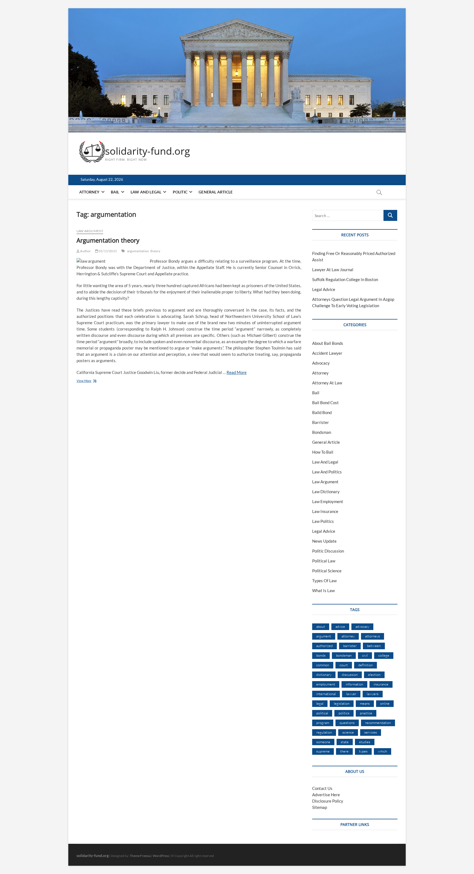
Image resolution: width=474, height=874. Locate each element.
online (385, 703)
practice (366, 713)
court (344, 665)
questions (347, 722)
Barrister (320, 422)
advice (340, 626)
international (326, 694)
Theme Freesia (140, 856)
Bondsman (321, 432)
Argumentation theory (108, 240)
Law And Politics (327, 471)
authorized (324, 645)
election (374, 674)
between (374, 645)
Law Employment (327, 501)
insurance (381, 684)
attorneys (372, 636)
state (345, 742)
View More (94, 381)
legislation (341, 703)
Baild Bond (322, 412)
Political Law (323, 560)
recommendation (378, 722)
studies (364, 742)
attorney (348, 636)
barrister (350, 645)
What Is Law (323, 590)
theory (155, 251)
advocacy (362, 626)
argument (323, 636)
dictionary (323, 674)
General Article (216, 192)
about (320, 626)
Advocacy (321, 362)
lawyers (373, 694)
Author (85, 251)
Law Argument (90, 231)
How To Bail (322, 452)
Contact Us (322, 788)
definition (365, 665)
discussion (350, 674)
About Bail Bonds (327, 343)
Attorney (89, 192)
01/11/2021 (107, 251)
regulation (324, 732)
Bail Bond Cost (325, 402)
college (383, 655)
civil (365, 655)
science (348, 732)
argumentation (138, 251)
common (322, 665)
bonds (321, 655)
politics (343, 713)
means (365, 703)
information (354, 684)
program (322, 722)
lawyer (351, 694)
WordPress (161, 856)
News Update (324, 541)
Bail (115, 192)
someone (323, 742)
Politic (180, 192)
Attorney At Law (327, 382)
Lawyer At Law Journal (332, 269)
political (322, 713)
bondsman (344, 655)
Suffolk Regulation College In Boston (345, 279)
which (382, 751)
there (344, 751)
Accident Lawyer (327, 353)
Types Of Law (324, 580)
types (363, 751)
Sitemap (319, 807)
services (370, 732)
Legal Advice (323, 289)
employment (325, 684)
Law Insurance (325, 511)
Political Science (327, 570)
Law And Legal (146, 192)
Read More (237, 372)
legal (319, 703)
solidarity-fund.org (147, 151)
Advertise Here (326, 794)
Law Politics (323, 521)
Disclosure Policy (327, 800)
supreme (323, 751)
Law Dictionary (326, 491)
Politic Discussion (328, 550)
